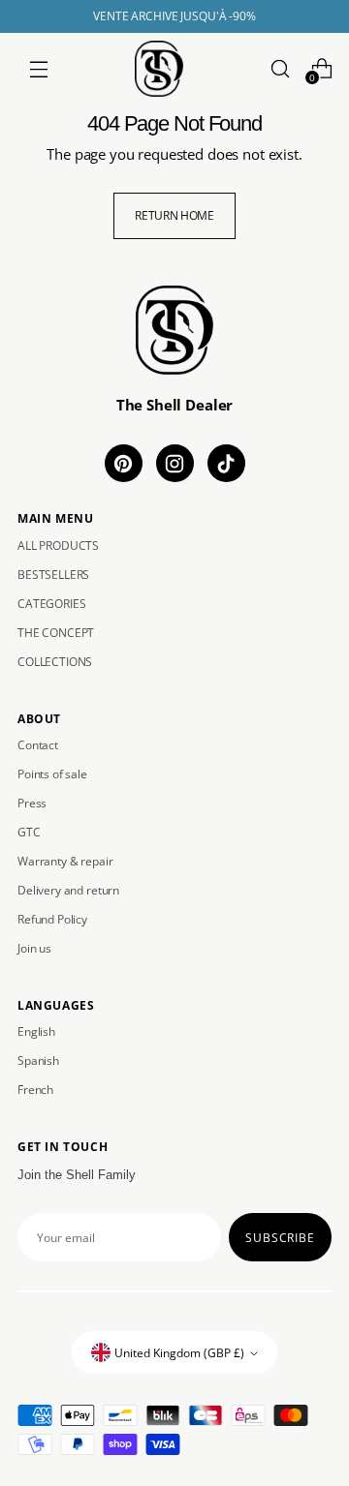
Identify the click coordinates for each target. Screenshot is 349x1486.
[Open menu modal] (38, 68)
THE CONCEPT (55, 632)
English (36, 1031)
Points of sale (52, 774)
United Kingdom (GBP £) (179, 1352)
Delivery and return (68, 890)
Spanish (38, 1060)
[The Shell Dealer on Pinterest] (124, 463)
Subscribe (280, 1237)
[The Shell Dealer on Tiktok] (226, 463)
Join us (34, 948)
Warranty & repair (64, 861)
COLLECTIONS (54, 661)
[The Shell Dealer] (159, 69)
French (35, 1089)
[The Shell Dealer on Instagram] (175, 463)
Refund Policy (52, 919)
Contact (37, 745)
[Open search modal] (280, 68)
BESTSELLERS (53, 574)
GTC (29, 832)
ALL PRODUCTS (58, 545)
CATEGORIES (51, 603)
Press (32, 803)
